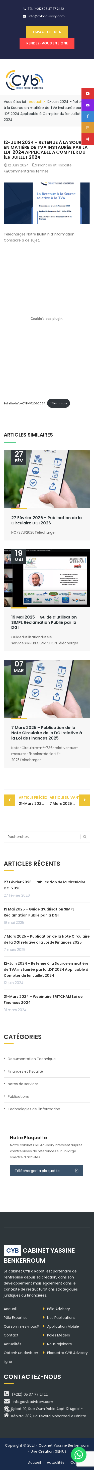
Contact (11, 1335)
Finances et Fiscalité (54, 165)
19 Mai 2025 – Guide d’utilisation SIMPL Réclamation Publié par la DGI (44, 622)
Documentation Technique (32, 1058)
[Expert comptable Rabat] (26, 76)
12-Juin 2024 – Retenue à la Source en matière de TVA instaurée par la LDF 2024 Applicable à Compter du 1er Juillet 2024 (46, 969)
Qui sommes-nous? (21, 1326)
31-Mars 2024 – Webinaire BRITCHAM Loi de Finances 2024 (33, 800)
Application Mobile (63, 1326)
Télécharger (58, 403)
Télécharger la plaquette (37, 1170)
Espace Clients (47, 31)
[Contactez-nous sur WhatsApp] (78, 1454)
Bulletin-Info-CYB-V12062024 (24, 403)
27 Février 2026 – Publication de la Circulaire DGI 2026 (46, 520)
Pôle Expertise (16, 1317)
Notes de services (23, 1083)
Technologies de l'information (34, 1109)
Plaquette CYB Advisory (67, 1352)
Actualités (12, 1343)
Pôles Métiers (58, 1335)
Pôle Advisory (58, 1308)
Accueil (35, 101)
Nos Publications (61, 1317)
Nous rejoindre (59, 1343)
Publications (18, 1096)
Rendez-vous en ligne (47, 43)
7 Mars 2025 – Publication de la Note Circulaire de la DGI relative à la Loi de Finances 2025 (46, 733)
